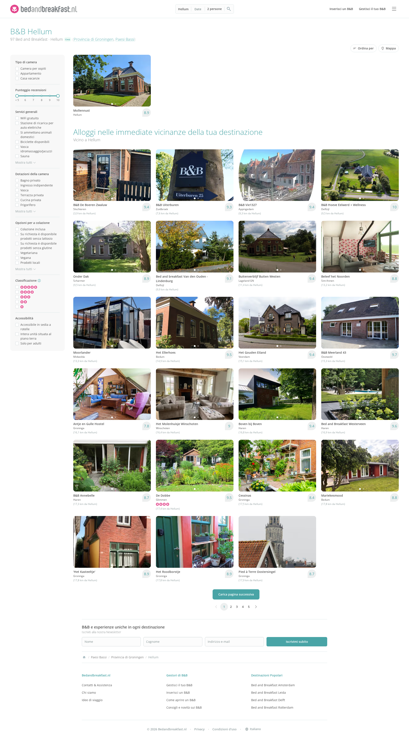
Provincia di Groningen (94, 39)
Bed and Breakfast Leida (268, 692)
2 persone (214, 9)
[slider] (17, 96)
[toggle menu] (394, 9)
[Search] (229, 8)
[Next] (145, 80)
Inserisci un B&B (178, 692)
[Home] (84, 657)
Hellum (183, 9)
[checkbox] (17, 68)
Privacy (199, 729)
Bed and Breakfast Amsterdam (273, 685)
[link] (44, 9)
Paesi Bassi (124, 39)
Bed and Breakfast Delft (268, 700)
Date (197, 9)
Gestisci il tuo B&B (179, 685)
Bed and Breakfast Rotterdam (272, 707)
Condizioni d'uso (224, 729)
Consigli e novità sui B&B (184, 707)
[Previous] (79, 80)
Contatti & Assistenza (97, 685)
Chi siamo (89, 692)
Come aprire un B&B (181, 700)
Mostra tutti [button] (23, 162)
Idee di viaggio (92, 700)
